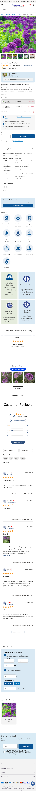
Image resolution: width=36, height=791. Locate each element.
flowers (23, 458)
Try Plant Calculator (18, 141)
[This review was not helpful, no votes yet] (31, 494)
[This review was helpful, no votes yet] (28, 494)
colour (5, 458)
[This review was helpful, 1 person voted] (28, 562)
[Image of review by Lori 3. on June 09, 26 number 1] (6, 539)
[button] (6, 377)
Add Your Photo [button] (19, 369)
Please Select (4, 98)
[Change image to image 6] (32, 56)
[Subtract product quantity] (2, 136)
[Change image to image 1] (3, 56)
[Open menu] (2, 5)
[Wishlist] (29, 5)
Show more (6, 462)
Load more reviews (18, 632)
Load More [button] (18, 388)
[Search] (33, 9)
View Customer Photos (18, 205)
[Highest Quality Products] (26, 304)
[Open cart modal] (33, 5)
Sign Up (26, 746)
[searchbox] (10, 450)
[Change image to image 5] (26, 56)
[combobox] (26, 466)
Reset (17, 684)
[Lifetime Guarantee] (9, 277)
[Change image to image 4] (20, 56)
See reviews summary (10, 68)
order (10, 458)
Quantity (3, 132)
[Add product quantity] (8, 136)
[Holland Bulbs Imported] (26, 279)
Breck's (25, 787)
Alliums (19, 14)
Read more (6, 555)
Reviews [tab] (15, 395)
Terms (19, 790)
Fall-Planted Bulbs (10, 14)
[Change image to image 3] (15, 56)
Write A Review (18, 442)
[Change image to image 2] (9, 56)
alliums (16, 458)
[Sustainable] (9, 305)
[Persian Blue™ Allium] (18, 34)
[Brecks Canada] (18, 5)
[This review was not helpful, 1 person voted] (31, 562)
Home (2, 14)
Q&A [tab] (22, 395)
